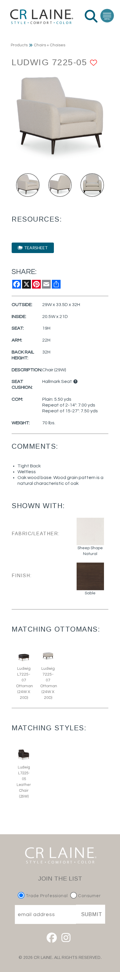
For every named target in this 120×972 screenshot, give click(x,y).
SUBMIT (91, 914)
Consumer (89, 896)
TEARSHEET (35, 247)
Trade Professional (46, 896)
